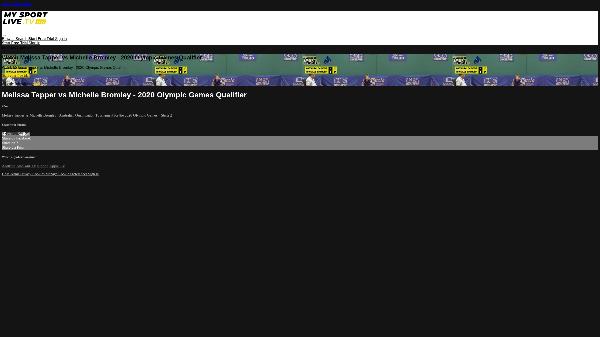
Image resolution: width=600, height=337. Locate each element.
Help (6, 174)
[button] (4, 34)
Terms (15, 174)
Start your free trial (16, 75)
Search (21, 39)
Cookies (38, 174)
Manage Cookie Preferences (66, 174)
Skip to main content (17, 4)
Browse (8, 39)
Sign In (34, 43)
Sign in (61, 39)
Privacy (26, 174)
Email (25, 134)
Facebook (9, 134)
